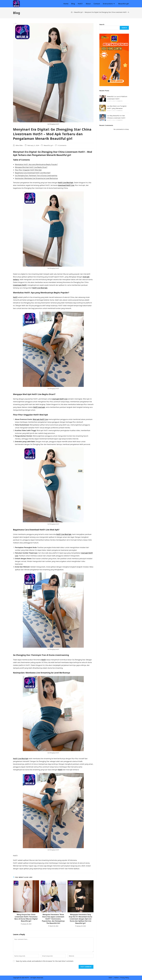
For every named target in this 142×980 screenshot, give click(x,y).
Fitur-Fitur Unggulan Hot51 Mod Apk (28, 170)
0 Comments (62, 145)
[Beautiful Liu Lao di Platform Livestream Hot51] (102, 98)
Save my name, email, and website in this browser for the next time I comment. (45, 961)
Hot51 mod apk (39, 407)
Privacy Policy (124, 978)
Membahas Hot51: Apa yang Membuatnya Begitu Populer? (36, 164)
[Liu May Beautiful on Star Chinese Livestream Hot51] (102, 117)
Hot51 (15, 297)
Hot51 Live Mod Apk (65, 183)
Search (101, 24)
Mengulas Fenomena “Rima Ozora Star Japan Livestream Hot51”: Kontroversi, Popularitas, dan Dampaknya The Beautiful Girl (53, 918)
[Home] (71, 12)
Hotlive (116, 978)
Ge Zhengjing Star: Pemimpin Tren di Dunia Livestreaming (36, 175)
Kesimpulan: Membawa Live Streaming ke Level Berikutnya (36, 178)
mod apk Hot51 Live (59, 399)
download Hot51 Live (66, 185)
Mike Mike (19, 145)
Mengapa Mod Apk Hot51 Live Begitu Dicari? (31, 167)
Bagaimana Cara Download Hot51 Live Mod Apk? (33, 173)
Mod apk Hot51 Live (40, 419)
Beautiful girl (48, 145)
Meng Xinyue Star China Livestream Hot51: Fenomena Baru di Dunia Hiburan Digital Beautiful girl (26, 917)
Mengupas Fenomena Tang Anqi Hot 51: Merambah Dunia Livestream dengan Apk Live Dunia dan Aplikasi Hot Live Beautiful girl (80, 918)
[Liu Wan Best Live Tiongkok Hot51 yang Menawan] (102, 108)
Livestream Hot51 (20, 285)
